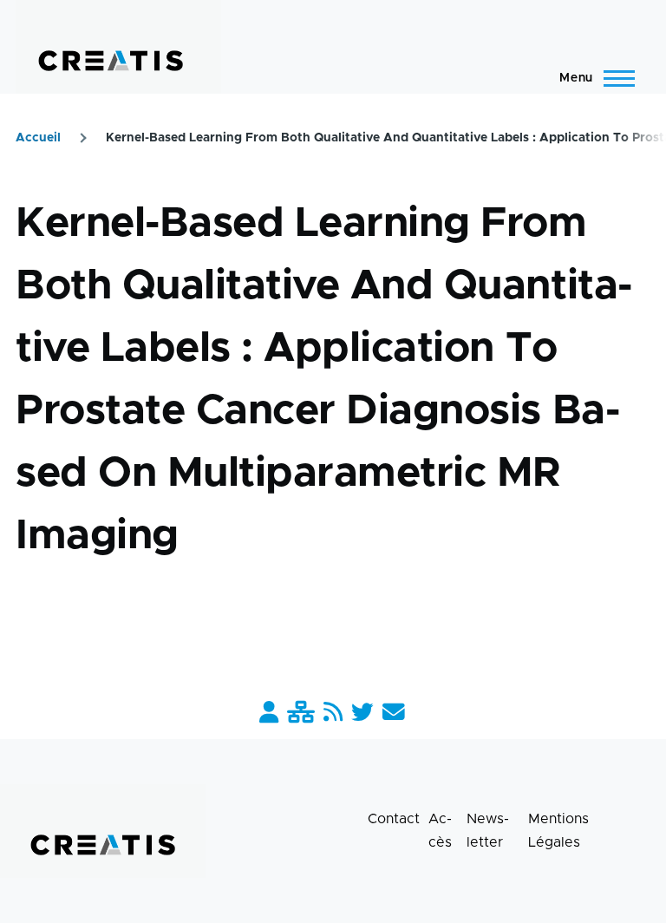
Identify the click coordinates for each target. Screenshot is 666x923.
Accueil (38, 138)
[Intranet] (301, 713)
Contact (394, 819)
